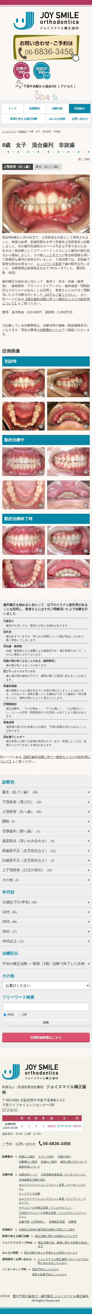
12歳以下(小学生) (20, 902)
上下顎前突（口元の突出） (28, 870)
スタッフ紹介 (46, 1156)
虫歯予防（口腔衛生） (32, 1221)
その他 (11, 880)
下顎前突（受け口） (22, 802)
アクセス (10, 1109)
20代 (10, 922)
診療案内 (34, 108)
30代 (10, 931)
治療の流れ (64, 1156)
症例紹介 (79, 108)
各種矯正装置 (57, 1221)
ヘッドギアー (52, 255)
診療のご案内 (27, 1156)
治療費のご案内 (28, 1161)
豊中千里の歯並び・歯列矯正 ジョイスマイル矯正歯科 (51, 1296)
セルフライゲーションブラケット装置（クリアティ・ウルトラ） (52, 1200)
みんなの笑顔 (57, 118)
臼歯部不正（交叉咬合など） (29, 860)
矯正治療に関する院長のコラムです (56, 1236)
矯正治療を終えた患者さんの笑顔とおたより (51, 1252)
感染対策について (29, 1166)
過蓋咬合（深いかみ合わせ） (29, 841)
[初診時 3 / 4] (23, 416)
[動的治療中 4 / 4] (68, 495)
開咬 (9, 821)
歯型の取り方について (73, 1161)
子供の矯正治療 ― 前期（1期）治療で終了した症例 (43, 964)
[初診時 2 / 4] (68, 383)
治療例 (72, 1221)
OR (24, 1014)
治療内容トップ (28, 1174)
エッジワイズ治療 (29, 1193)
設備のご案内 (49, 1161)
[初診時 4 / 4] (68, 416)
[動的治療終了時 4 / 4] (68, 573)
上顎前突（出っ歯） (22, 812)
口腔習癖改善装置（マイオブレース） (63, 1174)
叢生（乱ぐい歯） (21, 792)
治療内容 (57, 108)
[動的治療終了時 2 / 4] (68, 540)
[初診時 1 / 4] (23, 383)
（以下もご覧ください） (60, 294)
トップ (12, 108)
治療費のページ (51, 330)
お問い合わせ (80, 118)
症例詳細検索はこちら (46, 1037)
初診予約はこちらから (45, 1269)
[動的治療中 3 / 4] (23, 495)
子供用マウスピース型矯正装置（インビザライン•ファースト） (53, 1214)
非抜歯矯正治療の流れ (32, 1179)
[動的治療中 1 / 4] (23, 461)
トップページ (9, 131)
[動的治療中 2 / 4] (68, 461)
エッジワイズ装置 (49, 264)
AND (10, 1014)
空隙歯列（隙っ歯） (22, 831)
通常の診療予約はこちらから (49, 1274)
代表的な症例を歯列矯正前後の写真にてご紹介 (47, 1229)
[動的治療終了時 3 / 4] (23, 573)
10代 (10, 912)
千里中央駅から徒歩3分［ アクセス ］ (50, 86)
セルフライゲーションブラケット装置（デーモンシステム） (52, 1186)
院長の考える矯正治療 (23, 118)
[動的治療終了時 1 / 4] (23, 540)
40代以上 (14, 941)
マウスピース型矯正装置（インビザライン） (45, 1207)
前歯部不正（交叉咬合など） (30, 851)
